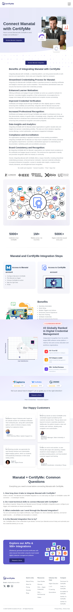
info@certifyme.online (11, 582)
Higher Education (53, 583)
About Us (28, 584)
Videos (39, 597)
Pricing (28, 587)
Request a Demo (36, 395)
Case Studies (41, 581)
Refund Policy (30, 581)
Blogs (27, 593)
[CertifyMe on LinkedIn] (12, 586)
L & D (50, 586)
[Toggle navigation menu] (69, 3)
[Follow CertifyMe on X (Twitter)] (4, 586)
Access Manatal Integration (14, 40)
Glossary (39, 584)
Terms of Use (66, 608)
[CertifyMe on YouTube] (8, 586)
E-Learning (52, 589)
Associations (52, 592)
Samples (28, 590)
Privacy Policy (58, 608)
